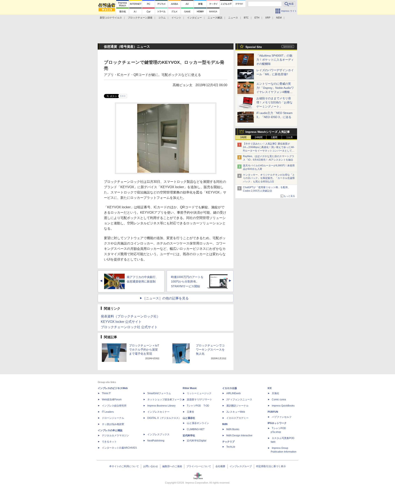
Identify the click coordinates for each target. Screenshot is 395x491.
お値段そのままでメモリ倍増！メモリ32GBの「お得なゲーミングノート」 (274, 102)
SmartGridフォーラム (159, 393)
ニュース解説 (215, 17)
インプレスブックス (158, 434)
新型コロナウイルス (111, 17)
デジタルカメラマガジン (115, 435)
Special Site (253, 47)
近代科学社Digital (196, 440)
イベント (176, 17)
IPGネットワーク (277, 423)
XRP (267, 17)
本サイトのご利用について (124, 466)
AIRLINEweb (233, 393)
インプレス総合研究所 (114, 405)
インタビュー (194, 17)
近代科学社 (189, 435)
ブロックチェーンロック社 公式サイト (129, 327)
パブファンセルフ (282, 417)
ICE (270, 388)
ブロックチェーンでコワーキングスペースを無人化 (210, 349)
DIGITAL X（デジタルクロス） (164, 418)
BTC (246, 17)
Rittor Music (190, 388)
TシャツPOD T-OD (198, 405)
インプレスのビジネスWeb (113, 388)
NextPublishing (155, 440)
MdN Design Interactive (239, 435)
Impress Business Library (161, 405)
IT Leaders (108, 411)
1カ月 (289, 137)
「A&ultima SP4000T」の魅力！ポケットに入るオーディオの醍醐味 (275, 59)
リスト (123, 96)
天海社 (275, 393)
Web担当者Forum (112, 399)
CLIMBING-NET (195, 429)
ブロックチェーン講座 (140, 17)
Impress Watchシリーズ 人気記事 (267, 131)
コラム (162, 17)
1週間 (274, 137)
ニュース (233, 17)
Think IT (106, 393)
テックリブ (228, 441)
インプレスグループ (241, 466)
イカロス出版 (229, 388)
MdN (225, 424)
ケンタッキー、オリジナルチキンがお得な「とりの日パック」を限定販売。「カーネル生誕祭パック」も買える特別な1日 (269, 178)
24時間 (259, 137)
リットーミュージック (199, 393)
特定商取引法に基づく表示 (271, 466)
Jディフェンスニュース (239, 399)
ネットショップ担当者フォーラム (165, 399)
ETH (256, 17)
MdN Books (232, 429)
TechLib (230, 446)
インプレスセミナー (158, 411)
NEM (279, 17)
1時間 (243, 137)
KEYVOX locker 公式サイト (121, 321)
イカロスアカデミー (237, 418)
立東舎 (190, 411)
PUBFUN (273, 411)
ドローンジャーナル (113, 418)
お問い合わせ (150, 466)
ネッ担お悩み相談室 (113, 424)
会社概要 (220, 466)
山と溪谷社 (189, 418)
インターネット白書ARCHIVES (119, 447)
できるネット (109, 441)
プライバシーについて (198, 466)
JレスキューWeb (235, 411)
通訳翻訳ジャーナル (237, 405)
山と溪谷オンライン (198, 423)
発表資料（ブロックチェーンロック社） (130, 316)
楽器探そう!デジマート (199, 399)
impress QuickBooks (283, 405)
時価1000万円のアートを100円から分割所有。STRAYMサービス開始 (187, 281)
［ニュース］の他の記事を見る (166, 298)
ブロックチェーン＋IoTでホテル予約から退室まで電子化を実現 (144, 349)
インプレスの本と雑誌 (110, 430)
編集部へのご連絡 (172, 466)
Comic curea (279, 399)
